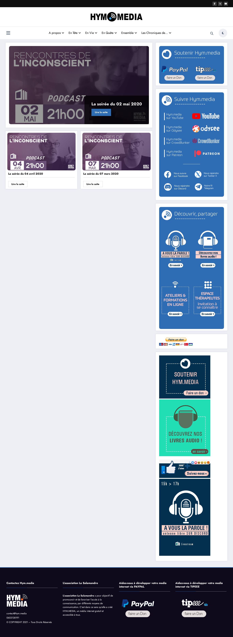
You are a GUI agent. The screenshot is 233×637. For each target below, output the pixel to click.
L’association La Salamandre (78, 595)
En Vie (89, 33)
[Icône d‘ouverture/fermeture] (8, 33)
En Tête (73, 33)
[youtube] (226, 4)
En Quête (107, 33)
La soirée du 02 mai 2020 (116, 104)
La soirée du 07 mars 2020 (101, 174)
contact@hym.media (16, 613)
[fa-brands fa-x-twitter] (220, 4)
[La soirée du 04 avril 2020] (41, 151)
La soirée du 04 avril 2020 (25, 174)
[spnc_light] (223, 33)
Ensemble (127, 33)
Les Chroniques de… (154, 33)
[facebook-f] (215, 4)
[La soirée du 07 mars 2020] (116, 151)
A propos (55, 33)
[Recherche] (212, 33)
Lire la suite (101, 112)
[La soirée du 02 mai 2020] (79, 85)
